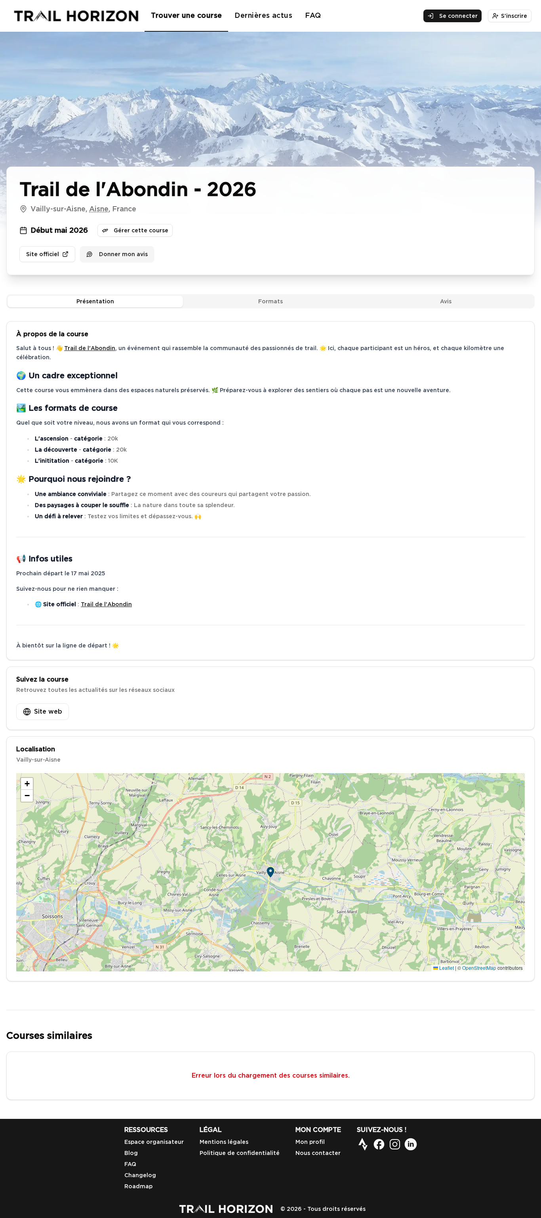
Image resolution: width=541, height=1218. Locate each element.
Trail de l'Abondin (89, 348)
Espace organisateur (154, 1142)
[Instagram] (395, 1144)
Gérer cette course (141, 230)
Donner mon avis (123, 254)
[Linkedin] (410, 1144)
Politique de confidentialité (240, 1153)
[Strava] (363, 1144)
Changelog (140, 1175)
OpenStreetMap (479, 967)
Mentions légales (224, 1142)
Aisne (99, 209)
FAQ (313, 15)
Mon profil (310, 1142)
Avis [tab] (445, 301)
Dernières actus (263, 15)
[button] (270, 872)
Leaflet (446, 967)
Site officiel (42, 254)
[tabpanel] (270, 651)
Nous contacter (318, 1153)
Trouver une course (186, 15)
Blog (131, 1153)
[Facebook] (379, 1144)
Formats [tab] (270, 301)
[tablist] (270, 301)
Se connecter (458, 16)
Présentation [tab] (95, 301)
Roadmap (138, 1186)
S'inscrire (514, 16)
